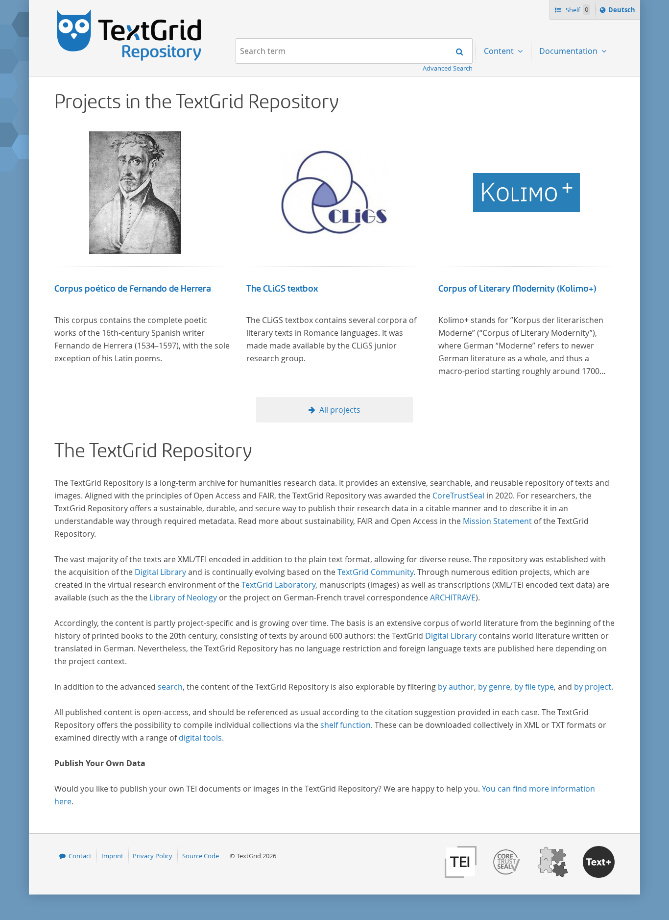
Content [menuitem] (500, 51)
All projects (339, 409)
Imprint (112, 855)
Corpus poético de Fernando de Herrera (132, 288)
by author (456, 686)
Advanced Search (448, 68)
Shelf (576, 9)
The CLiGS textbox (282, 288)
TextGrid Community (375, 572)
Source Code (200, 855)
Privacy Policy (152, 855)
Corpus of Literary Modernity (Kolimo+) (517, 288)
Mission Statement (497, 521)
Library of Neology (183, 597)
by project (592, 686)
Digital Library (160, 572)
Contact (80, 855)
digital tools (200, 737)
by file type (534, 686)
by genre (494, 686)
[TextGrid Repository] (129, 12)
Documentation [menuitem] (569, 51)
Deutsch (623, 12)
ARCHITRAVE (453, 597)
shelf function (345, 725)
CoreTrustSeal (458, 495)
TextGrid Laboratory (278, 584)
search (170, 686)
